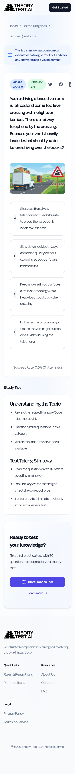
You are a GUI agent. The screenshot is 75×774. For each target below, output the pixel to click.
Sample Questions (22, 36)
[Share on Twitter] (50, 84)
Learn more (37, 593)
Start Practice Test (40, 582)
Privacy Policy (14, 713)
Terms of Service (16, 722)
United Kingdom (35, 26)
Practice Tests (14, 682)
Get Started (60, 7)
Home (13, 26)
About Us (48, 674)
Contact (47, 682)
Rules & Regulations (18, 674)
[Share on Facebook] (60, 84)
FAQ (44, 691)
